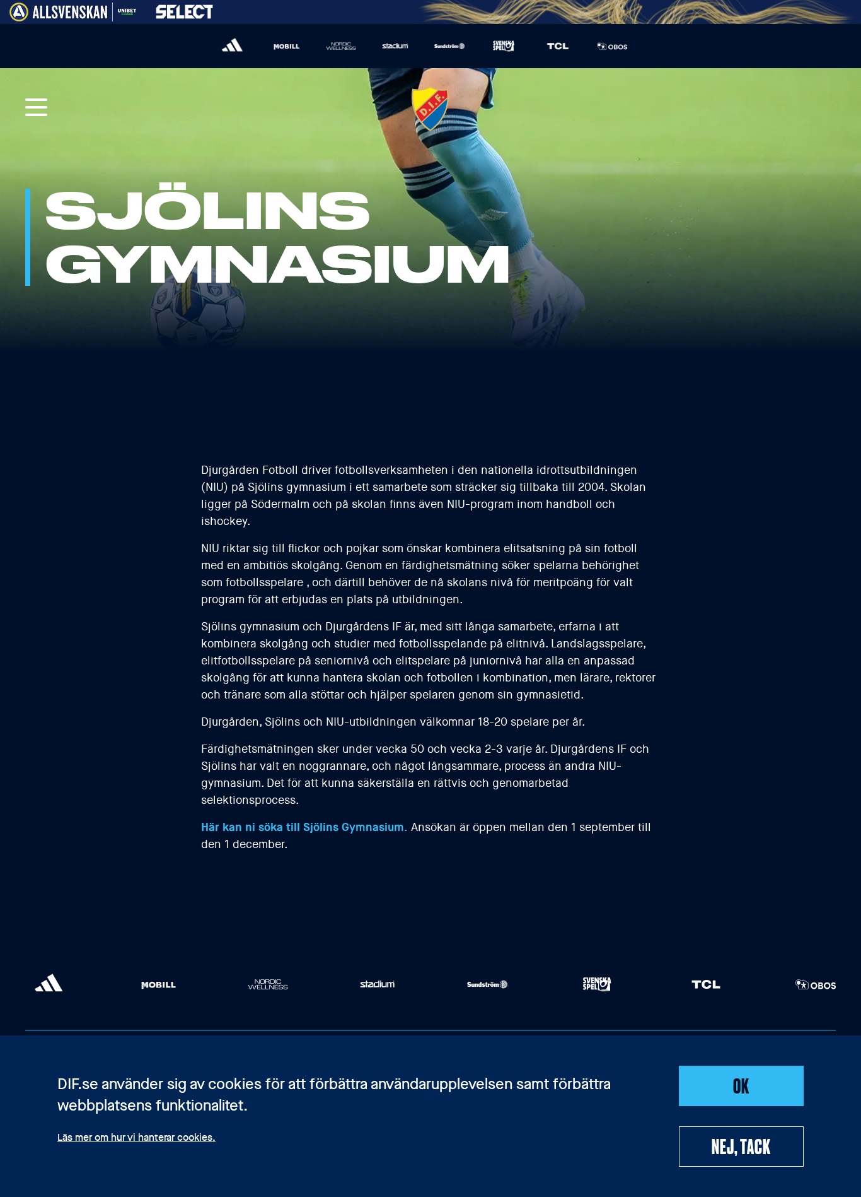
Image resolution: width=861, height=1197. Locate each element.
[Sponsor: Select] (184, 9)
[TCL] (558, 46)
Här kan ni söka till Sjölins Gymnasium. (304, 827)
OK (741, 1085)
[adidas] (232, 46)
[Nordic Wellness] (341, 46)
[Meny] (36, 108)
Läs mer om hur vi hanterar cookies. (136, 1138)
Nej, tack (741, 1146)
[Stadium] (395, 46)
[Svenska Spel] (503, 46)
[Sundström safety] (449, 46)
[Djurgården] (430, 108)
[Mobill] (287, 46)
